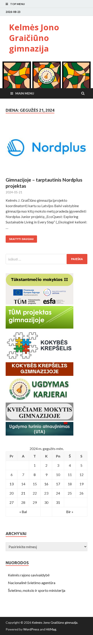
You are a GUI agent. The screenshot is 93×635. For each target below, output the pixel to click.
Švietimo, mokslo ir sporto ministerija (36, 590)
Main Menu (24, 93)
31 (58, 502)
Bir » (69, 511)
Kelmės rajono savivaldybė (29, 575)
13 (11, 484)
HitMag (51, 629)
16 (46, 484)
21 (23, 493)
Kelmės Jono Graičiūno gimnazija (34, 38)
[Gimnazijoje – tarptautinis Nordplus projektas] (46, 149)
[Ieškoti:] (46, 259)
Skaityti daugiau (21, 239)
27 (11, 502)
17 (58, 484)
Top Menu (17, 4)
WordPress (31, 629)
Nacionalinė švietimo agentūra (31, 583)
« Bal (23, 511)
